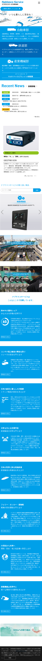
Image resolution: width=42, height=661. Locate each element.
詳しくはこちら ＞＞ (30, 175)
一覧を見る (37, 116)
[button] (2, 212)
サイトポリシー (28, 655)
